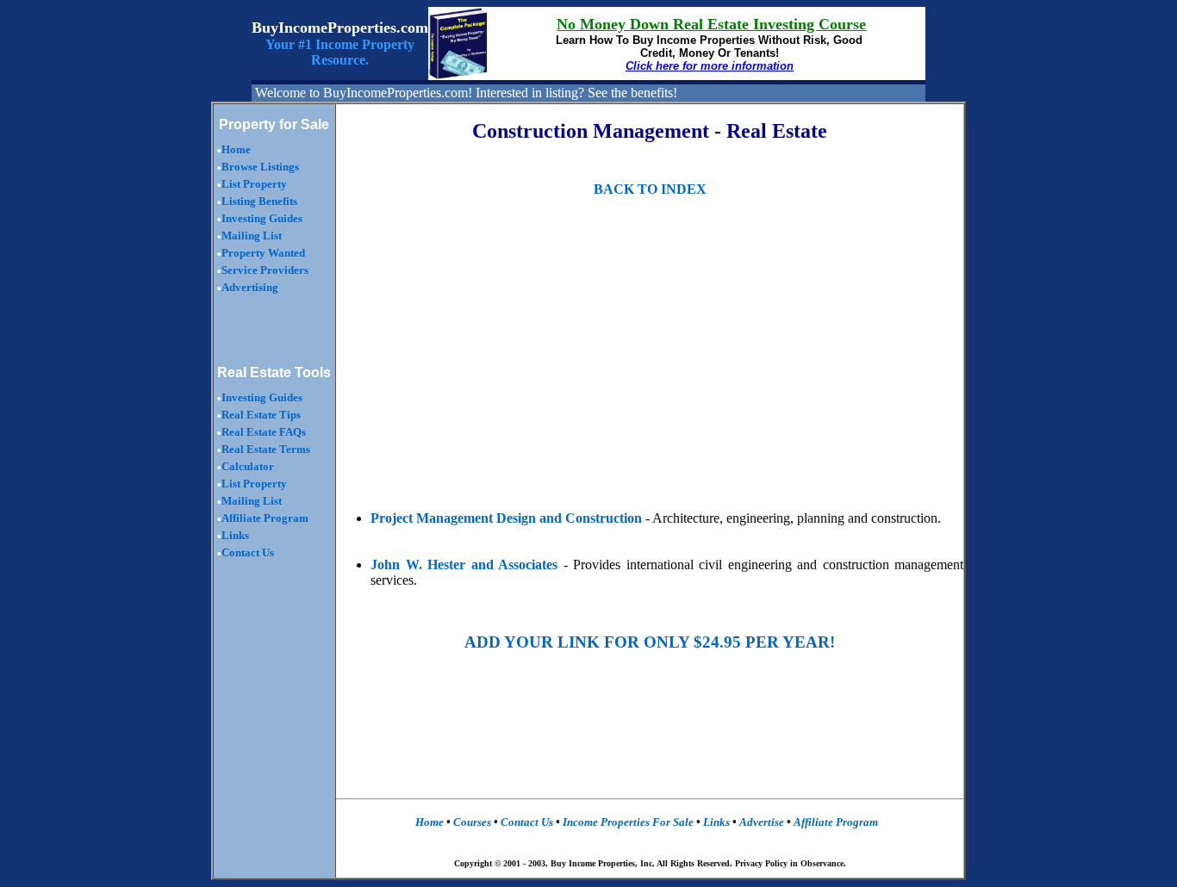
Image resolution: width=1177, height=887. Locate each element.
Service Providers (264, 270)
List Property (254, 183)
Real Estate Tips (261, 414)
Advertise (760, 822)
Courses (472, 822)
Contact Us (247, 552)
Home (236, 149)
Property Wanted (263, 252)
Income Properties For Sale (629, 822)
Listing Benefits (259, 201)
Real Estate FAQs (263, 431)
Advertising (249, 287)
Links (235, 535)
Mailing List (251, 235)
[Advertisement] (494, 362)
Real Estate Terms (265, 449)
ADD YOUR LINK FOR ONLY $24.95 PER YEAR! (649, 642)
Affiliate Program (264, 518)
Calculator (247, 466)
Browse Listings (260, 166)
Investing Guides (261, 218)
